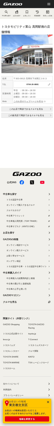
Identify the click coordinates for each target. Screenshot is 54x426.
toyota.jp (32, 333)
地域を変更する (27, 419)
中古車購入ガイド (12, 272)
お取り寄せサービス (15, 256)
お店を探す (17, 15)
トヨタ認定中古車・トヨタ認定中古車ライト (26, 266)
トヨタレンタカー (11, 351)
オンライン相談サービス (17, 245)
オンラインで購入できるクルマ (20, 205)
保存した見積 (47, 15)
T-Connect (33, 339)
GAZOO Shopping (11, 324)
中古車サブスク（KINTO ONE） (21, 226)
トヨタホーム (9, 368)
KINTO (31, 357)
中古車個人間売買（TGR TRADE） (22, 221)
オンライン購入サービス (17, 250)
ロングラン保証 (13, 261)
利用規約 (7, 389)
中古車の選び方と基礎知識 (18, 283)
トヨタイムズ (9, 345)
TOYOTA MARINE (11, 362)
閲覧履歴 (37, 15)
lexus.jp (6, 339)
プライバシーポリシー (13, 395)
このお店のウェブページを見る (28, 101)
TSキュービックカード (38, 362)
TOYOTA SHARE (10, 357)
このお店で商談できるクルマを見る (26, 109)
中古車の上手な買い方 (16, 289)
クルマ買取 (33, 351)
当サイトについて (11, 384)
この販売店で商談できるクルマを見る (26, 115)
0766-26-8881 (32, 84)
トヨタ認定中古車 (14, 199)
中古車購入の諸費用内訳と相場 (20, 278)
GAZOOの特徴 (10, 239)
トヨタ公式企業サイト (13, 333)
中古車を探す (10, 194)
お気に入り (27, 15)
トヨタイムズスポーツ (38, 345)
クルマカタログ (13, 210)
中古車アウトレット (15, 216)
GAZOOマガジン (12, 295)
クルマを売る (10, 302)
